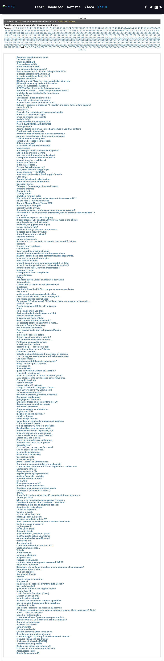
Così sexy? (21, 177)
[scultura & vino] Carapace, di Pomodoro (36, 229)
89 (101, 30)
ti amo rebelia (23, 282)
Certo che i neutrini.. (26, 351)
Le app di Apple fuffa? (27, 227)
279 (70, 42)
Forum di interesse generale (38, 22)
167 (90, 35)
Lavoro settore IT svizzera (29, 385)
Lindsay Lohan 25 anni (27, 596)
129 (93, 33)
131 (101, 33)
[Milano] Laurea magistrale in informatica (36, 83)
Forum (102, 7)
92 (110, 30)
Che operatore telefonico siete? (31, 69)
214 (122, 38)
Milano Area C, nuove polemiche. (32, 201)
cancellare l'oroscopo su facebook (33, 141)
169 (98, 35)
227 (18, 40)
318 (70, 45)
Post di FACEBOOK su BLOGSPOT (33, 124)
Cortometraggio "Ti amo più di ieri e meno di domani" (43, 636)
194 (42, 38)
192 (34, 38)
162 (70, 35)
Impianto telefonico (26, 78)
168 (94, 35)
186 (10, 38)
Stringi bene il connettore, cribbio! (33, 337)
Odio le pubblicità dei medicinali (32, 251)
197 (54, 38)
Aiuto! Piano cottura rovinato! (31, 234)
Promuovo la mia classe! (28, 454)
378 (154, 47)
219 (142, 38)
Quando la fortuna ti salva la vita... (33, 179)
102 (141, 30)
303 (10, 45)
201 (70, 38)
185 (6, 38)
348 (34, 47)
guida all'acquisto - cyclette (30, 476)
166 (86, 35)
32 (93, 28)
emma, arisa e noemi (26, 239)
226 (14, 40)
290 (114, 42)
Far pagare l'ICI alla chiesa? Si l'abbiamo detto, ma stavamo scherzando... (53, 301)
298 (146, 42)
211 (110, 38)
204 (82, 38)
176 (126, 35)
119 (53, 33)
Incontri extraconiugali (27, 598)
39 (113, 28)
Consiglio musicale (26, 380)
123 (69, 33)
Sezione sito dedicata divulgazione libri (36, 313)
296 (138, 42)
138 (129, 33)
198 (58, 38)
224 (6, 40)
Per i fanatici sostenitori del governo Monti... (38, 330)
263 (6, 42)
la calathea (21, 287)
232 (38, 40)
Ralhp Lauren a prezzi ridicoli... (32, 363)
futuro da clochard (25, 62)
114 (34, 33)
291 (118, 42)
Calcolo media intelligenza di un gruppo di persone (42, 354)
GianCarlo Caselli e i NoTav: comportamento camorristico (45, 289)
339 (154, 45)
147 (10, 35)
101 (137, 30)
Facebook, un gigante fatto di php (33, 224)
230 (30, 40)
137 (125, 33)
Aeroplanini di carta (26, 574)
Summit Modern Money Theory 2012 (34, 203)
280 (74, 42)
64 (29, 30)
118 (49, 33)
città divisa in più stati (27, 564)
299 (150, 42)
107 (6, 33)
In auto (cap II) (23, 591)
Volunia (20, 550)
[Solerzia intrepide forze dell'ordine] (34, 440)
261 (154, 40)
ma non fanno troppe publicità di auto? (35, 102)
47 (136, 28)
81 (78, 30)
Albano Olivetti (23, 368)
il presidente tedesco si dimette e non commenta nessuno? (45, 210)
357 (70, 47)
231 (34, 40)
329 (114, 45)
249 (106, 40)
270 (34, 42)
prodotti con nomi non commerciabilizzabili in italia (42, 263)
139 (133, 33)
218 (138, 38)
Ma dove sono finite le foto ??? (31, 519)
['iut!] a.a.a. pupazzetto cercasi (31, 342)
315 (58, 45)
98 (127, 30)
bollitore (20, 244)
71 (49, 30)
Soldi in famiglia (24, 382)
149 (18, 35)
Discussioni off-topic (47, 25)
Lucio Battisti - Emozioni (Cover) (32, 593)
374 (138, 47)
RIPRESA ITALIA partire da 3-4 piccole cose (38, 88)
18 (52, 28)
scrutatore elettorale (26, 555)
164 (78, 35)
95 (118, 30)
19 (55, 28)
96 (121, 30)
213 (118, 38)
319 (74, 45)
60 (17, 30)
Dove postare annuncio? (28, 483)
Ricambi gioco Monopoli (28, 205)
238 (62, 40)
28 (81, 28)
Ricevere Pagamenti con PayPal (32, 639)
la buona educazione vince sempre (33, 433)
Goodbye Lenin (24, 126)
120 (57, 33)
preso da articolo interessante (31, 117)
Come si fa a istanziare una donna (33, 100)
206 (90, 38)
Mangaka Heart (23, 445)
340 (158, 45)
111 (22, 33)
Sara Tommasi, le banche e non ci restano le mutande (43, 521)
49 (142, 28)
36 (104, 28)
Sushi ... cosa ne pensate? (29, 612)
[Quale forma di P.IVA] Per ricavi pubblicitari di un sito (43, 81)
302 (6, 45)
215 (126, 38)
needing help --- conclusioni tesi (32, 347)
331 (122, 45)
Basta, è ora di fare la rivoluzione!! (33, 646)
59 (15, 30)
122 (65, 33)
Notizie (74, 7)
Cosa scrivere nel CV (26, 64)
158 (54, 35)
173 (114, 35)
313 (50, 45)
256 (134, 40)
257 (138, 40)
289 (110, 42)
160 (62, 35)
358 (74, 47)
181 (146, 35)
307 (26, 45)
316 (62, 45)
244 (86, 40)
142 (145, 33)
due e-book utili (24, 543)
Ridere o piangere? (25, 143)
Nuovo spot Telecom (26, 162)
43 (124, 28)
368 (114, 47)
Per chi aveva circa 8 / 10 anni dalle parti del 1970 (41, 71)
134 (113, 33)
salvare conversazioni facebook (32, 86)
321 (82, 45)
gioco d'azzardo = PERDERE (30, 172)
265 (14, 42)
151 (26, 35)
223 (158, 38)
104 (149, 30)
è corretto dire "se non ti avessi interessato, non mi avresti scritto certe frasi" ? (55, 213)
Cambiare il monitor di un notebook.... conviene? (41, 502)
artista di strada (24, 303)
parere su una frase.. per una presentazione (38, 268)
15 (44, 28)
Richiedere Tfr (23, 366)
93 (113, 30)
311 (42, 45)
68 (41, 30)
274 (50, 42)
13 (38, 28)
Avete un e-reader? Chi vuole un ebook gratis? (39, 375)
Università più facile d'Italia (29, 318)
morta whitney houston (27, 66)
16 (47, 28)
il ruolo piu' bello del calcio (30, 335)
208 (98, 38)
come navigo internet (26, 418)
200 (66, 38)
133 (109, 33)
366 (106, 47)
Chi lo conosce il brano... (29, 423)
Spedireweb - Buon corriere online (33, 98)
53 (153, 28)
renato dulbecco (24, 275)
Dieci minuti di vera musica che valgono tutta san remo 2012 (46, 198)
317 (66, 45)
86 (92, 30)
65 (32, 30)
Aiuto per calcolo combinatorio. (32, 409)
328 (110, 45)
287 (102, 42)
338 (150, 45)
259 (146, 40)
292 (122, 42)
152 (30, 35)
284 (90, 42)
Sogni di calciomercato (28, 622)
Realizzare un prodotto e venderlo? (33, 320)
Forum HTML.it (11, 22)
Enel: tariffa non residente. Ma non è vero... (37, 93)
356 (66, 47)
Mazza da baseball (25, 586)
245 (90, 40)
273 (46, 42)
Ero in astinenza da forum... (30, 327)
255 (130, 40)
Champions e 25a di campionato (32, 272)
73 (55, 30)
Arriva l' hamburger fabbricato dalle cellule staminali (42, 265)
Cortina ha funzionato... (28, 548)
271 (38, 42)
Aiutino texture (23, 552)
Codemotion (22, 248)
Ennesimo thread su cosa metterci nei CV (37, 402)
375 (142, 47)
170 (102, 35)
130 (97, 33)
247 (98, 40)
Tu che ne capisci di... (27, 509)
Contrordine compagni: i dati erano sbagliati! (38, 464)
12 (35, 28)
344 (17, 47)
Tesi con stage (23, 59)
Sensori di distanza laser (28, 315)
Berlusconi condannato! (28, 397)
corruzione (21, 215)
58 (12, 30)
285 (94, 42)
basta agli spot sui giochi (29, 517)
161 (66, 35)
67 (38, 30)
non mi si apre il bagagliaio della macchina (38, 603)
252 (118, 40)
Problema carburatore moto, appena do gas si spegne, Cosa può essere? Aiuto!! (56, 610)
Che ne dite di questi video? (30, 450)
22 (64, 28)
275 (54, 42)
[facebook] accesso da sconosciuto (33, 428)
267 (22, 42)
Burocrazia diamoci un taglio (30, 114)
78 (69, 30)
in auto (19, 332)
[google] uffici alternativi (28, 399)
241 (74, 40)
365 (102, 47)
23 (67, 28)
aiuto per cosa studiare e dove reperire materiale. (40, 136)
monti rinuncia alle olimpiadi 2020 (33, 122)
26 (75, 28)
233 (42, 40)
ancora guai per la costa (28, 438)
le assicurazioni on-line (28, 344)
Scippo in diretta (24, 531)
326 (102, 45)
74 (58, 30)
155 (42, 35)
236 (54, 40)
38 (110, 28)
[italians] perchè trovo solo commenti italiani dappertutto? (45, 256)
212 (114, 38)
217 (134, 38)
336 (142, 45)
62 (23, 30)
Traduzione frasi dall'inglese (30, 138)
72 (52, 30)
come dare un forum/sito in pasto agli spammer (40, 421)
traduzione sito (23, 541)
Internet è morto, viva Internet (31, 160)
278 (66, 42)
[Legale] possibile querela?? (30, 414)
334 (134, 45)
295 (134, 42)
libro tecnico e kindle (26, 260)
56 (6, 30)
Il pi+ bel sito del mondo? (29, 478)
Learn (40, 7)
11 (32, 28)
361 (86, 47)
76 (64, 30)
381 (84, 50)
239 (66, 40)
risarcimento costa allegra (29, 507)
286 (98, 42)
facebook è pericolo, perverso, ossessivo (36, 394)
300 (154, 42)
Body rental (22, 581)
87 (95, 30)
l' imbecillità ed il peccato (29, 643)
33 (96, 28)
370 (122, 47)
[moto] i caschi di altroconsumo (32, 462)
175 (122, 35)
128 (89, 33)
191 (30, 38)
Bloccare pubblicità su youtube (31, 232)
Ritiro (19, 308)
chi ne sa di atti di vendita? (29, 311)
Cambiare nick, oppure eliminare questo (36, 488)
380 (80, 50)
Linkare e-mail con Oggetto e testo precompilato (40, 617)
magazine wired (24, 557)
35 (101, 28)
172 (110, 35)
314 (54, 45)
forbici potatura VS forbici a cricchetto (35, 426)
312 (46, 45)
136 (121, 33)
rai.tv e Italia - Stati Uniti (28, 514)
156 (46, 35)
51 (148, 28)
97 (124, 30)
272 (42, 42)
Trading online (23, 193)
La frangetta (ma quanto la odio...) (33, 490)
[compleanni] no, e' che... (29, 569)
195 (46, 38)
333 (130, 45)
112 (26, 33)
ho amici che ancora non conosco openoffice (38, 600)
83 (84, 30)
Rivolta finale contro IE (27, 653)
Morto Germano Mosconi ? (29, 524)
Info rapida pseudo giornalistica (32, 299)
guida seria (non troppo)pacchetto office (36, 294)
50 (145, 28)
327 (106, 45)
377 (150, 47)
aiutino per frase (24, 497)
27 (78, 28)
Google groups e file (26, 471)
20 (58, 28)
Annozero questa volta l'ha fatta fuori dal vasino (40, 280)
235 (50, 40)
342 (9, 47)
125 (77, 33)
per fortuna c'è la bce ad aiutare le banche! (37, 505)
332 (126, 45)
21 (61, 28)
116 (41, 33)
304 (14, 45)
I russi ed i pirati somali (28, 373)
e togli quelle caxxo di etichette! (32, 222)
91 (107, 30)
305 (18, 45)
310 (38, 45)
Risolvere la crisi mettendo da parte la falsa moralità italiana (46, 241)
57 (9, 30)
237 (58, 40)
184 (158, 35)
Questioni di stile (24, 184)
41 (119, 28)
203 (78, 38)
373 (134, 47)
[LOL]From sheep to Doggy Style (32, 169)
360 (82, 47)
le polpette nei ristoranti (28, 452)
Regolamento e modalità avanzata (33, 404)
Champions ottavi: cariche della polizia (35, 157)
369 (118, 47)
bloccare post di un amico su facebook (35, 155)
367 (110, 47)
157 (50, 35)
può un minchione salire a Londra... (34, 339)
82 (81, 30)
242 (78, 40)
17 (50, 28)
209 (102, 38)
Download (56, 7)
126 (81, 33)
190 (26, 38)
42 (122, 28)
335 (138, 45)
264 (10, 42)
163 (74, 35)
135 (117, 33)
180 (142, 35)
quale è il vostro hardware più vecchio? (36, 371)
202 (74, 38)
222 (154, 38)
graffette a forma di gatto (28, 196)
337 (146, 45)
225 (10, 40)
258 (142, 40)
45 (130, 28)
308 (30, 45)
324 (94, 45)
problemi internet (25, 189)
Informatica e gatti (25, 459)
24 (70, 28)
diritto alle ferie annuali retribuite (32, 181)
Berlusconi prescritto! (27, 406)
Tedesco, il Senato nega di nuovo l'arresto (37, 186)
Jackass (20, 576)
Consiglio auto (23, 191)
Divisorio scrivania (25, 629)
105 (153, 30)
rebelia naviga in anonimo (29, 579)
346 (26, 47)
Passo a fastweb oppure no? (30, 167)
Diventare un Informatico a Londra (33, 634)
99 (130, 30)
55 (159, 28)
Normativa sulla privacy (28, 208)
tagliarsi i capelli (24, 512)
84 (87, 30)
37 (107, 28)
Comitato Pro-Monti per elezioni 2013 (34, 545)
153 (34, 35)
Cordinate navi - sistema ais (30, 131)
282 (82, 42)
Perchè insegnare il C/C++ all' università (36, 306)
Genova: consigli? (25, 359)
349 (38, 47)
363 (94, 47)
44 (127, 28)
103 (145, 30)
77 (67, 30)
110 (18, 33)
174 (118, 35)
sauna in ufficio (24, 107)
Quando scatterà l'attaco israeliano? (34, 632)
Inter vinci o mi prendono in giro (32, 258)
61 (20, 30)
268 (26, 42)
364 (98, 47)
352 (50, 47)
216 (130, 38)
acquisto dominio (25, 236)
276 (58, 42)
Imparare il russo (24, 270)
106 (157, 30)
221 (150, 38)
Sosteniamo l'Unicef (26, 469)
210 (106, 38)
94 (116, 30)
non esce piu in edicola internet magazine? (37, 150)
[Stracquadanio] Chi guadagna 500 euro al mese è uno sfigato (47, 220)
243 (82, 40)
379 (158, 47)
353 (54, 47)
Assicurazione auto (26, 651)
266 (18, 42)
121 (61, 33)
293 (126, 42)
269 (30, 42)
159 (58, 35)
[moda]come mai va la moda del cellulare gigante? (41, 620)
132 (105, 33)
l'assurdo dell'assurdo (27, 560)
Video (89, 7)
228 (22, 40)
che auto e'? (22, 292)
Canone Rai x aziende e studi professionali (37, 284)
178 (134, 35)
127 (85, 33)
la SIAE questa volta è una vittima (33, 536)
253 (122, 40)
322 (86, 45)
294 (130, 42)
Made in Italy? (23, 119)
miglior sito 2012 (24, 411)
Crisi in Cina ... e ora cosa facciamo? (34, 447)
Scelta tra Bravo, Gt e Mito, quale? (33, 533)
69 (43, 30)
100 (133, 30)
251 (114, 40)
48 (139, 28)
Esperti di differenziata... (28, 615)
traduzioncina (23, 148)
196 (50, 38)
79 (72, 30)
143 (149, 33)
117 (45, 33)
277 (62, 42)
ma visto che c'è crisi (26, 624)
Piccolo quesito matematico (30, 485)
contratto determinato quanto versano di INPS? (39, 562)
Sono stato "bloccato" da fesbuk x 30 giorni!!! (39, 608)
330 (118, 45)
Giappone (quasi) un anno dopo (32, 57)
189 (22, 38)
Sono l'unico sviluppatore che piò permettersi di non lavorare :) (48, 495)
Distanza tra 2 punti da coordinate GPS (35, 648)
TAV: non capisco (25, 572)
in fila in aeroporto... (26, 165)
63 (26, 30)
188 (18, 38)
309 (34, 45)
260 (150, 40)
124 (73, 33)
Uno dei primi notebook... (29, 246)
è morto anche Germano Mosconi (33, 538)
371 (126, 47)
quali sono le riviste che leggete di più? (36, 588)
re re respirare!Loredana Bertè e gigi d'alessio (39, 174)
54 (156, 28)
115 (37, 33)
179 (138, 35)
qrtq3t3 (19, 493)
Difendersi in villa (25, 605)
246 (94, 40)
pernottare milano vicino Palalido (33, 349)
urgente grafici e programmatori (32, 473)
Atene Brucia (22, 95)
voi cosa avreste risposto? (29, 392)
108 (10, 33)
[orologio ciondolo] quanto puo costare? (36, 361)
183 (154, 35)
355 (62, 47)
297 (142, 42)
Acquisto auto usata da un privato (33, 442)
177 (130, 35)
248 (102, 40)
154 (38, 35)
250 (110, 40)
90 (104, 30)
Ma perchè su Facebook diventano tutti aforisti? (40, 584)
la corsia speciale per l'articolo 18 (33, 74)
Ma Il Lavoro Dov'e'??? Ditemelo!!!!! (34, 390)
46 (133, 28)
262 (158, 40)
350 (42, 47)
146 (6, 35)
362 (90, 47)
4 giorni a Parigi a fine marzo (30, 325)
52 (150, 28)
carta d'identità (23, 627)
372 (130, 47)
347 (30, 47)
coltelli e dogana (24, 416)
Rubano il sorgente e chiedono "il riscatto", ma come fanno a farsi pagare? (53, 105)
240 (70, 40)
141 (141, 33)
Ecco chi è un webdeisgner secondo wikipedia (39, 112)
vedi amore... (22, 110)
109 (14, 33)
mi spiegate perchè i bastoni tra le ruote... (37, 323)
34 (99, 28)
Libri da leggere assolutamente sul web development (42, 356)
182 (150, 35)
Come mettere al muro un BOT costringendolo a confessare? (46, 466)
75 (61, 30)
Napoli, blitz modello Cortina (30, 153)
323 (90, 45)
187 (14, 38)
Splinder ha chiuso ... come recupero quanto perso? (42, 90)
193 (38, 38)
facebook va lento (25, 457)
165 (82, 35)
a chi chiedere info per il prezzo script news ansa (40, 378)
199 (62, 38)
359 (78, 47)
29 (84, 28)
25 (73, 28)
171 (106, 35)
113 (30, 33)
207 (94, 38)
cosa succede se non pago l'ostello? (34, 435)
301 (158, 42)
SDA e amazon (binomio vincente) (33, 145)
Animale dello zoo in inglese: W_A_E (34, 430)
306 (22, 45)
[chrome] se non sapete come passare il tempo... (40, 500)
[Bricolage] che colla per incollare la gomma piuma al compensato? (50, 567)
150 (22, 35)
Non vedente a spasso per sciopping (34, 217)
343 (13, 47)
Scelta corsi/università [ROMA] (31, 641)
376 (146, 47)
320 (78, 45)
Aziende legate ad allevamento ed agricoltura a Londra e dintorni (48, 129)
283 (86, 42)
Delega (19, 277)
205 (86, 38)
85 (90, 30)
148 (14, 35)
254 (126, 40)
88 (98, 30)
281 (78, 42)
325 (98, 45)
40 (116, 28)
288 (106, 42)
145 (157, 33)
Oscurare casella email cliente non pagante (37, 296)
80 (75, 30)
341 (5, 47)
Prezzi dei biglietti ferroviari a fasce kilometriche (40, 133)
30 (87, 28)
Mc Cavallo (21, 481)
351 (46, 47)
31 (90, 28)
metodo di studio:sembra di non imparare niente (40, 253)
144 (153, 33)
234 (46, 40)
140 (137, 33)
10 (30, 28)
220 (146, 38)
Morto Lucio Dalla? (25, 529)
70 (46, 30)
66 (35, 30)
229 (26, 40)
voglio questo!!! (24, 526)
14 (41, 28)
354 (58, 47)
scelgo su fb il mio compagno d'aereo (35, 387)
